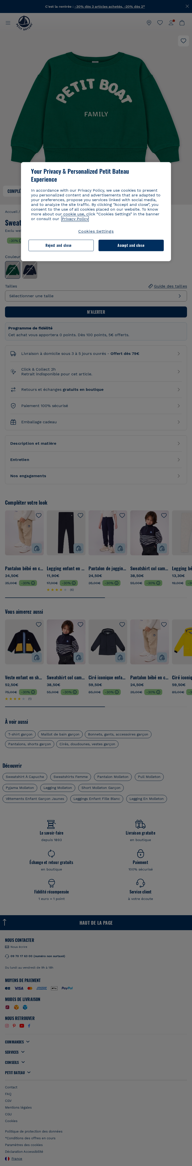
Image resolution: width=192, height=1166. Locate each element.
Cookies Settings (96, 231)
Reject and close (59, 245)
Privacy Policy (75, 218)
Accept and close (131, 245)
